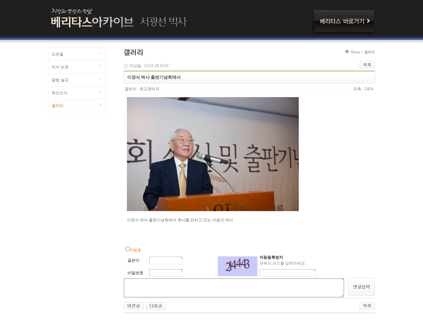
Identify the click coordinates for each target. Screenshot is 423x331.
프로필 (57, 54)
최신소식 (59, 93)
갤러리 (57, 105)
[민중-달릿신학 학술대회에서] (156, 305)
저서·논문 (60, 67)
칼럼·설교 (60, 80)
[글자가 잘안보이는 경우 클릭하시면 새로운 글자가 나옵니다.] (237, 266)
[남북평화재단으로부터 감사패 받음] (134, 305)
